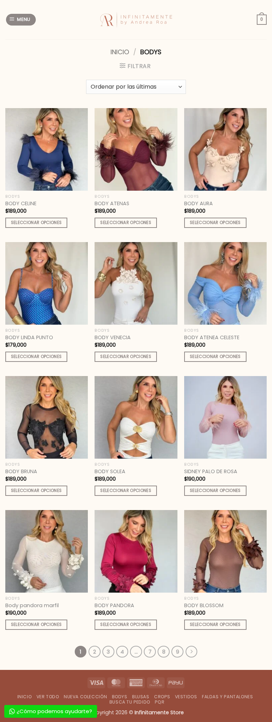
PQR (159, 702)
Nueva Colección (85, 697)
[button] (21, 20)
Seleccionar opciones (36, 222)
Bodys (120, 697)
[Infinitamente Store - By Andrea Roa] (136, 20)
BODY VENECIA (113, 337)
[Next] (192, 652)
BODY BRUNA (21, 471)
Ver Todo (47, 697)
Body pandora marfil (32, 605)
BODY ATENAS (112, 203)
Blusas (140, 697)
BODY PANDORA (114, 605)
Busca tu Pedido (129, 702)
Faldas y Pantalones (227, 697)
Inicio (119, 51)
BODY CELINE (20, 203)
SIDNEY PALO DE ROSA (210, 471)
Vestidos (186, 697)
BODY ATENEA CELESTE (211, 337)
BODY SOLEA (110, 471)
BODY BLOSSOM (203, 605)
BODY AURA (198, 203)
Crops (162, 697)
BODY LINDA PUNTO (29, 337)
